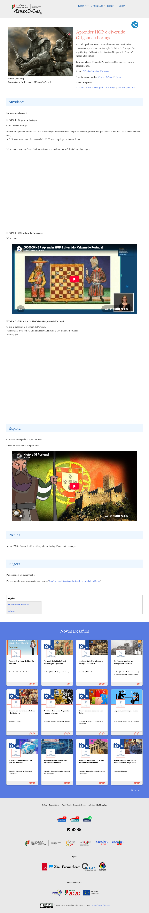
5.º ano (101, 76)
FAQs (63, 804)
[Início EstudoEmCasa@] (26, 6)
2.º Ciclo (80, 87)
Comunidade (97, 5)
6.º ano (109, 76)
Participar (91, 804)
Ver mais (135, 790)
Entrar (122, 5)
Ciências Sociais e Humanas (96, 71)
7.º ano (117, 76)
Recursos (82, 5)
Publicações (102, 804)
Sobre (44, 804)
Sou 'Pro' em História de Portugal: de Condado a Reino (74, 580)
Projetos (111, 5)
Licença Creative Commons (100, 905)
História (131, 87)
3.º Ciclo (121, 87)
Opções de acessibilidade (76, 804)
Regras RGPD (54, 804)
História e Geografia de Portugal (101, 87)
